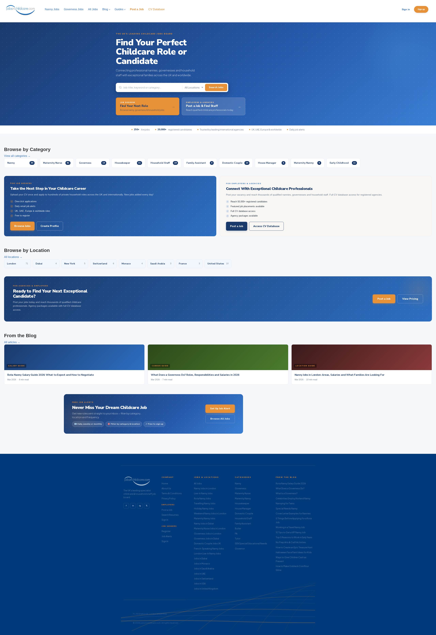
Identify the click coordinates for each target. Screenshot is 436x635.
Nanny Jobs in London (205, 488)
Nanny (238, 483)
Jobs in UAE (199, 573)
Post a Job (236, 226)
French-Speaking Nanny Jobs (209, 548)
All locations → (13, 257)
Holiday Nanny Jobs (204, 508)
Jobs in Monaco (202, 563)
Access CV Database (266, 226)
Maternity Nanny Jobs (204, 518)
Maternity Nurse (243, 493)
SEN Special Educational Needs (251, 543)
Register (166, 531)
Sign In (165, 520)
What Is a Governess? (286, 493)
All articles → (12, 342)
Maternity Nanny (243, 498)
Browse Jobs (22, 226)
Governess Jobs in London (207, 533)
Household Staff (243, 518)
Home (165, 483)
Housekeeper (242, 503)
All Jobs (198, 483)
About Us (166, 488)
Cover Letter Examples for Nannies (293, 513)
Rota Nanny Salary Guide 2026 (291, 483)
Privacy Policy (168, 498)
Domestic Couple (244, 513)
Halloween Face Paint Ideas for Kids (294, 552)
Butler (238, 528)
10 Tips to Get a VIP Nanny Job (291, 532)
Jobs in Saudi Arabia (204, 568)
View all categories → (17, 155)
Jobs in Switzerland (203, 578)
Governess (240, 488)
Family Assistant (243, 523)
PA (236, 533)
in (133, 505)
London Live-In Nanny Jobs (207, 553)
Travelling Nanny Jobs (204, 503)
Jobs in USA (200, 583)
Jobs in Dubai (200, 558)
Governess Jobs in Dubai (206, 538)
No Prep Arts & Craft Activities (291, 542)
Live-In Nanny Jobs (203, 493)
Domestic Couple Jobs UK (207, 543)
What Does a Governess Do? (290, 488)
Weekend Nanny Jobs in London (210, 513)
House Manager (243, 508)
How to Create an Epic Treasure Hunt (294, 547)
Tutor (237, 538)
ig (140, 505)
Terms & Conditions (172, 493)
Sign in (406, 9)
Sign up (421, 9)
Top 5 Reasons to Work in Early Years (294, 537)
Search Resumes (170, 515)
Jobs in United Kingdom (206, 588)
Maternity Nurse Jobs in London (209, 528)
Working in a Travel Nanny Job (290, 527)
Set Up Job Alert (220, 408)
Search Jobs (216, 87)
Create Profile (50, 226)
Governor (240, 548)
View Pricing (410, 299)
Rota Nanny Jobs (202, 498)
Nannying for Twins (285, 503)
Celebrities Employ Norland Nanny (293, 498)
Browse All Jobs (220, 418)
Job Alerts (167, 536)
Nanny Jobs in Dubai (204, 523)
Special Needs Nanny (286, 508)
